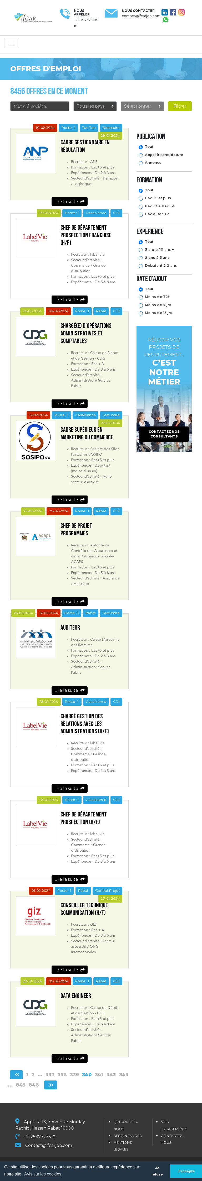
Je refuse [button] (157, 1171)
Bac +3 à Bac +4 (159, 206)
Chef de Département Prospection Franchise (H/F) (85, 235)
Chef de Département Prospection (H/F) (83, 818)
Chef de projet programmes (76, 529)
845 (21, 1085)
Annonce (153, 162)
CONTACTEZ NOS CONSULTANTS (164, 434)
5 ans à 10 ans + (159, 249)
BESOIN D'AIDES (127, 1135)
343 (123, 1075)
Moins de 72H (157, 296)
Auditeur (70, 627)
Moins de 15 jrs (158, 312)
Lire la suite (66, 201)
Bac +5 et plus (158, 198)
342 (111, 1075)
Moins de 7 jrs (158, 305)
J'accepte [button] (186, 1171)
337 (50, 1075)
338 (62, 1075)
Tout (149, 146)
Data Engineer (75, 996)
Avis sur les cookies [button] (42, 1174)
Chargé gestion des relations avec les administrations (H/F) (84, 724)
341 (99, 1075)
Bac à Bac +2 (157, 214)
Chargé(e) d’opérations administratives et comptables (86, 333)
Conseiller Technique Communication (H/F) (84, 909)
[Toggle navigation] (11, 43)
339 (74, 1075)
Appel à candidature (164, 154)
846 (34, 1085)
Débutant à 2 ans (161, 265)
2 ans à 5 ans (157, 257)
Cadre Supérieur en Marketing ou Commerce (86, 433)
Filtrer (180, 106)
